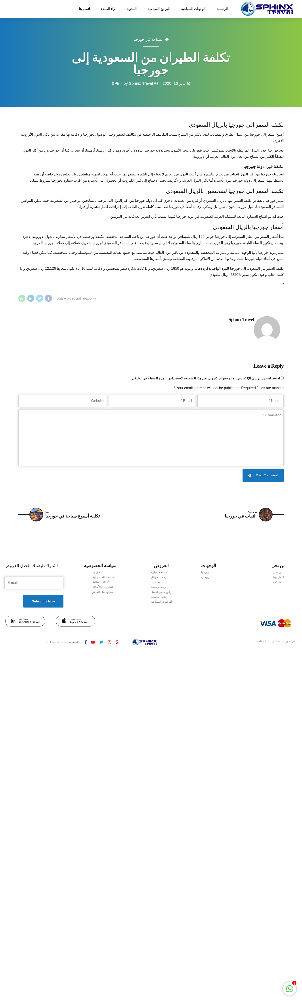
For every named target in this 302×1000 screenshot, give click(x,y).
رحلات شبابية (159, 572)
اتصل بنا (84, 9)
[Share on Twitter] (39, 298)
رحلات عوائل (158, 577)
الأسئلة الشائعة (101, 582)
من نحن (278, 572)
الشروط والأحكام (102, 586)
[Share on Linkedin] (30, 298)
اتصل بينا (278, 577)
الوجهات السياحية (193, 9)
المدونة (132, 9)
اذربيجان (206, 577)
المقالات (278, 582)
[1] (289, 991)
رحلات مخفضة (159, 596)
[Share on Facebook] (48, 298)
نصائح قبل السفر (102, 592)
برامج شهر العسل (161, 592)
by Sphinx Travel (138, 83)
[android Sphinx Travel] (25, 621)
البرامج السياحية (159, 9)
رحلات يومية (158, 586)
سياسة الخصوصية (103, 577)
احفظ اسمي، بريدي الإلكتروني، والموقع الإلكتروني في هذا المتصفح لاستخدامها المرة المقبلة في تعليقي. (205, 378)
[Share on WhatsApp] (21, 298)
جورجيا (205, 572)
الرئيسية (222, 9)
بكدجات (155, 582)
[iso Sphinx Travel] (75, 621)
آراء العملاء (108, 9)
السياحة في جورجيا (149, 39)
